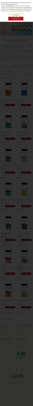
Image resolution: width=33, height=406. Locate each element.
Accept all (15, 18)
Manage (16, 15)
